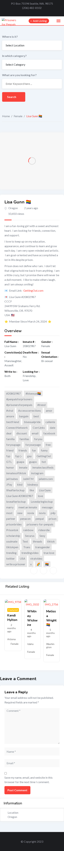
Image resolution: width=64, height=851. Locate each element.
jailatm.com (46, 478)
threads (37, 541)
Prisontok (12, 530)
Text (25, 541)
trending (11, 552)
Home (6, 116)
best (36, 416)
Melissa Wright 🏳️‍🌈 (51, 618)
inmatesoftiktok (16, 473)
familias (24, 439)
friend (10, 450)
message (47, 507)
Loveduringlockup (42, 501)
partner (10, 518)
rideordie (44, 530)
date (52, 427)
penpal (40, 518)
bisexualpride (32, 422)
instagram (37, 473)
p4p (53, 513)
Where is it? (10, 36)
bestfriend (12, 422)
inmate (23, 467)
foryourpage (33, 444)
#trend (41, 404)
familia (10, 439)
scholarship (13, 535)
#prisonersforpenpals (19, 404)
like (32, 490)
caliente (50, 422)
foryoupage (13, 444)
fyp (8, 456)
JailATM (28, 478)
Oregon (13, 208)
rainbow (28, 530)
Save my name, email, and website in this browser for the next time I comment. (28, 780)
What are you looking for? (19, 75)
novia (30, 513)
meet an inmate (27, 507)
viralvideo (36, 558)
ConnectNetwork (17, 427)
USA (22, 558)
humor (10, 467)
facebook (49, 433)
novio (42, 513)
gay (29, 456)
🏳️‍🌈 (47, 564)
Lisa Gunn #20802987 (19, 496)
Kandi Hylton (12, 617)
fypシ (18, 456)
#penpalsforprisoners (19, 399)
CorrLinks (39, 427)
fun (34, 450)
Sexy (42, 535)
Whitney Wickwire (32, 618)
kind (19, 484)
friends (22, 450)
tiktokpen (12, 547)
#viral (9, 410)
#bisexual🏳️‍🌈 (33, 393)
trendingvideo (30, 552)
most (9, 513)
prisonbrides (14, 524)
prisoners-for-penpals (40, 524)
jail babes (12, 478)
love (40, 496)
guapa (20, 461)
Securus (29, 535)
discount (21, 433)
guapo (33, 461)
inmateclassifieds (43, 467)
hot (44, 461)
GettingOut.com (33, 290)
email (35, 433)
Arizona (11, 639)
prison (52, 518)
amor (49, 410)
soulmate (11, 541)
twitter (10, 558)
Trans (26, 547)
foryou (38, 439)
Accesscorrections (29, 410)
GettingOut (44, 456)
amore (10, 416)
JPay (9, 484)
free (48, 444)
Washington (50, 645)
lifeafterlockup (15, 490)
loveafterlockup (16, 501)
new (19, 513)
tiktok (51, 541)
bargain (23, 416)
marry (10, 507)
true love (49, 552)
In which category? (14, 55)
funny (44, 450)
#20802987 (13, 393)
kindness (32, 484)
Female (18, 116)
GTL (9, 461)
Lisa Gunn (45, 490)
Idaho (30, 643)
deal (8, 433)
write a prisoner (15, 564)
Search (12, 97)
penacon (25, 518)
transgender (42, 547)
